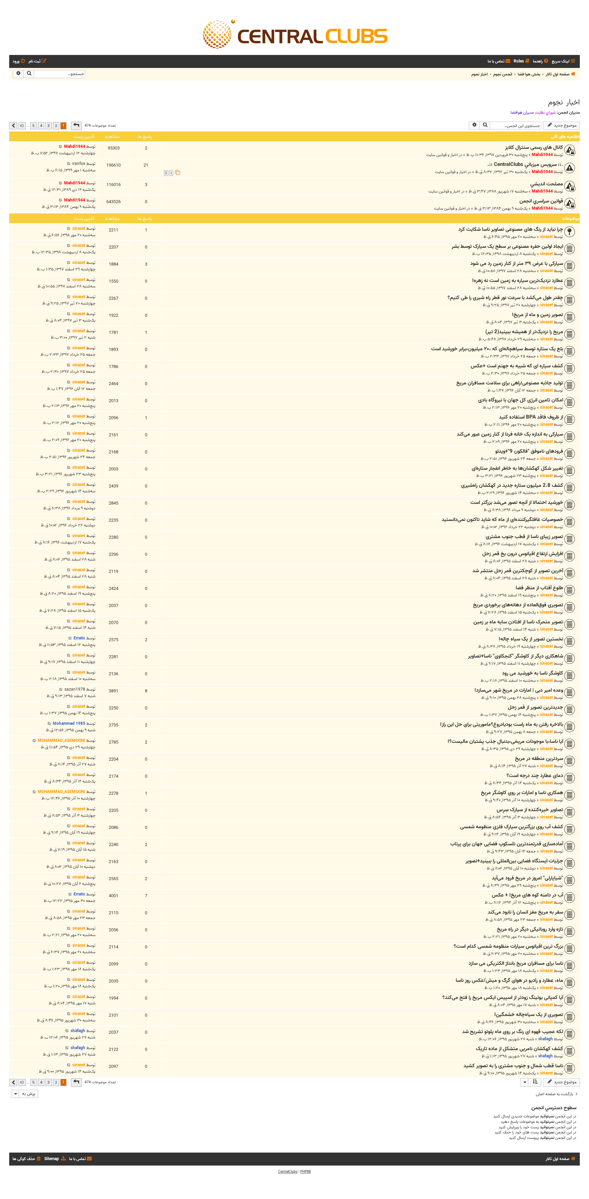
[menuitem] (541, 61)
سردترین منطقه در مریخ (539, 758)
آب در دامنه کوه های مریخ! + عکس (527, 895)
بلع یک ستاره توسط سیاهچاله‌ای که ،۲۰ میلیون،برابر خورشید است (497, 349)
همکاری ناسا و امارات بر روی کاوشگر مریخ (522, 793)
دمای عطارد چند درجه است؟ (535, 776)
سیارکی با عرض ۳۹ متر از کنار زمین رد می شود (516, 263)
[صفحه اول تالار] (294, 33)
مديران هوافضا (522, 112)
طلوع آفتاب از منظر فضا (539, 588)
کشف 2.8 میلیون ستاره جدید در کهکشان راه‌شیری (512, 485)
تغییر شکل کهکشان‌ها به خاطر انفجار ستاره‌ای (517, 468)
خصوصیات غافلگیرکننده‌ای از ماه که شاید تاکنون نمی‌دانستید (502, 520)
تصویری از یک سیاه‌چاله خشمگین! (528, 1015)
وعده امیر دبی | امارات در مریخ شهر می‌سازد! (518, 690)
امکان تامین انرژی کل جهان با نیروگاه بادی (520, 400)
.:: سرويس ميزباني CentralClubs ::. (525, 164)
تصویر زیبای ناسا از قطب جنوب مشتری (524, 537)
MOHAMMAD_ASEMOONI (61, 740)
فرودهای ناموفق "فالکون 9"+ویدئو (529, 451)
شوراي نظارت (545, 112)
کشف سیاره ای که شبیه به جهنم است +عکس (517, 366)
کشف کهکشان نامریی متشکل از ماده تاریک (519, 1049)
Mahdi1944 (542, 155)
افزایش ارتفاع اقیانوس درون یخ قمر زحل (522, 554)
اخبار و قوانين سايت (442, 155)
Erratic (79, 638)
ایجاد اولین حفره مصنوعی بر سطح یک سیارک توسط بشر (507, 246)
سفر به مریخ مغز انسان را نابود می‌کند (525, 912)
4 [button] (41, 125)
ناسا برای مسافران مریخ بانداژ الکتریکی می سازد (516, 963)
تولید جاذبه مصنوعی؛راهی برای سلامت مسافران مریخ (509, 383)
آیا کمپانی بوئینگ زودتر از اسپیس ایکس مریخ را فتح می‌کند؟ (502, 997)
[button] (76, 126)
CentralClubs (288, 1171)
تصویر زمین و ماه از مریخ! (537, 315)
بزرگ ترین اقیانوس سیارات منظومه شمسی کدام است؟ (508, 946)
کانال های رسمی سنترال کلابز (534, 147)
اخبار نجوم (564, 102)
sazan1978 (74, 689)
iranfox (78, 163)
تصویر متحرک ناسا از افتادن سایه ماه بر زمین (518, 622)
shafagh (545, 1039)
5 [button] (33, 125)
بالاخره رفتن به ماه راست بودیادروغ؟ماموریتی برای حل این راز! (501, 724)
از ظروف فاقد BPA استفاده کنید (531, 417)
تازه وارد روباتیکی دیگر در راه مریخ (530, 929)
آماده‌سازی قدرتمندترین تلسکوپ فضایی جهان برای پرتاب (506, 844)
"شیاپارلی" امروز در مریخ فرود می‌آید (527, 878)
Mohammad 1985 (69, 723)
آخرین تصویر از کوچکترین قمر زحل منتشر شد (517, 571)
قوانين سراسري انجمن (541, 201)
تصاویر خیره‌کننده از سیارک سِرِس (530, 810)
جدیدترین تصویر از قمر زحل (535, 707)
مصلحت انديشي (546, 184)
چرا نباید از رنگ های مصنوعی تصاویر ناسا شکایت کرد (510, 229)
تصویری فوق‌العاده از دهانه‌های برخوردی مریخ (518, 605)
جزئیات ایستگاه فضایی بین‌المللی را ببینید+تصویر (514, 861)
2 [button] (56, 125)
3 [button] (48, 125)
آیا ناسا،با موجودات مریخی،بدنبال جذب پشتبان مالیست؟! (505, 741)
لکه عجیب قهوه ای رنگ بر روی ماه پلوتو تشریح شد (512, 1032)
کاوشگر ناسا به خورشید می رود (532, 673)
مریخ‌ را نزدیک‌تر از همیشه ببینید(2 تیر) (524, 332)
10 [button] (22, 125)
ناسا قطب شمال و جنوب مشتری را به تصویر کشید (513, 1066)
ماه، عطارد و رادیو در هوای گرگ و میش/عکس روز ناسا (509, 980)
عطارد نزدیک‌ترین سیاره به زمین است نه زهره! (517, 281)
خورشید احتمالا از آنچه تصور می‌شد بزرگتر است (516, 502)
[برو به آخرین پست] (60, 146)
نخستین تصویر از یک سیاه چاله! (531, 639)
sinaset (546, 237)
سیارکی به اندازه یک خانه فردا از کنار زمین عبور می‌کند (510, 434)
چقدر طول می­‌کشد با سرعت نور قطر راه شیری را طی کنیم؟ (505, 298)
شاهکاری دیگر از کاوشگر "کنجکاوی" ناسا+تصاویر (515, 656)
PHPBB (305, 1171)
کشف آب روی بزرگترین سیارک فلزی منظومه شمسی (511, 827)
